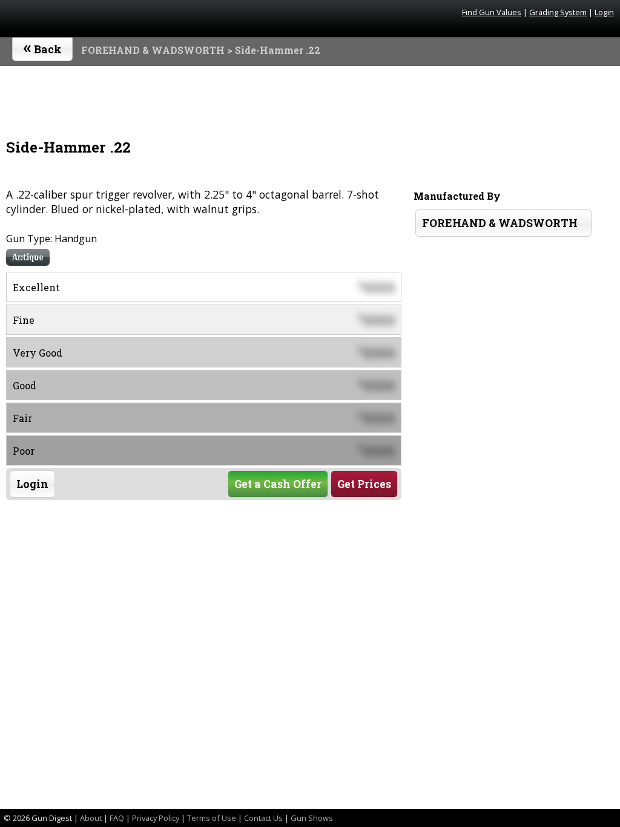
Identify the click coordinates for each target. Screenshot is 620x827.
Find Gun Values (491, 12)
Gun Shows (312, 817)
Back (43, 46)
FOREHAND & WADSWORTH (153, 50)
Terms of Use (211, 817)
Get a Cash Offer (278, 484)
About (91, 817)
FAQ (117, 817)
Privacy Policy (155, 817)
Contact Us (263, 817)
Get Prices (364, 484)
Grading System (558, 12)
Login (604, 12)
